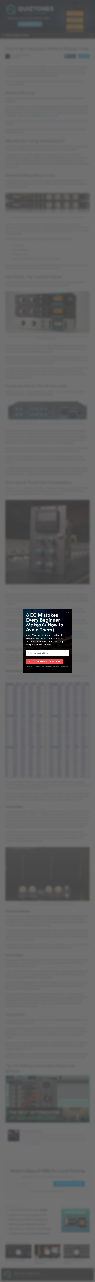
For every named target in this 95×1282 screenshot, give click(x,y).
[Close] (68, 612)
